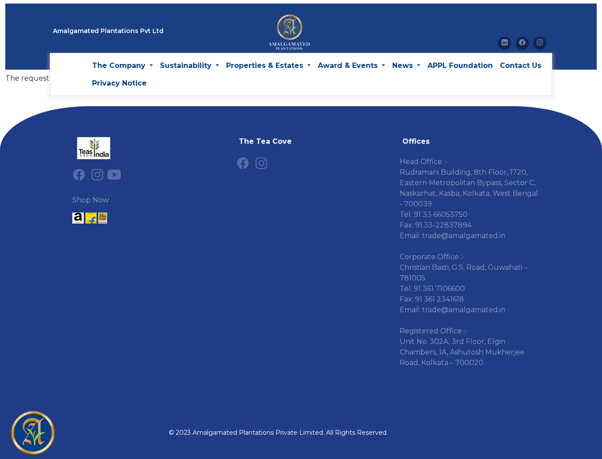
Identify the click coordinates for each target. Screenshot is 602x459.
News (403, 65)
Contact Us (520, 65)
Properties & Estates (265, 65)
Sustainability (187, 65)
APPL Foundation (460, 65)
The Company (120, 65)
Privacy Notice (119, 83)
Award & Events (349, 65)
